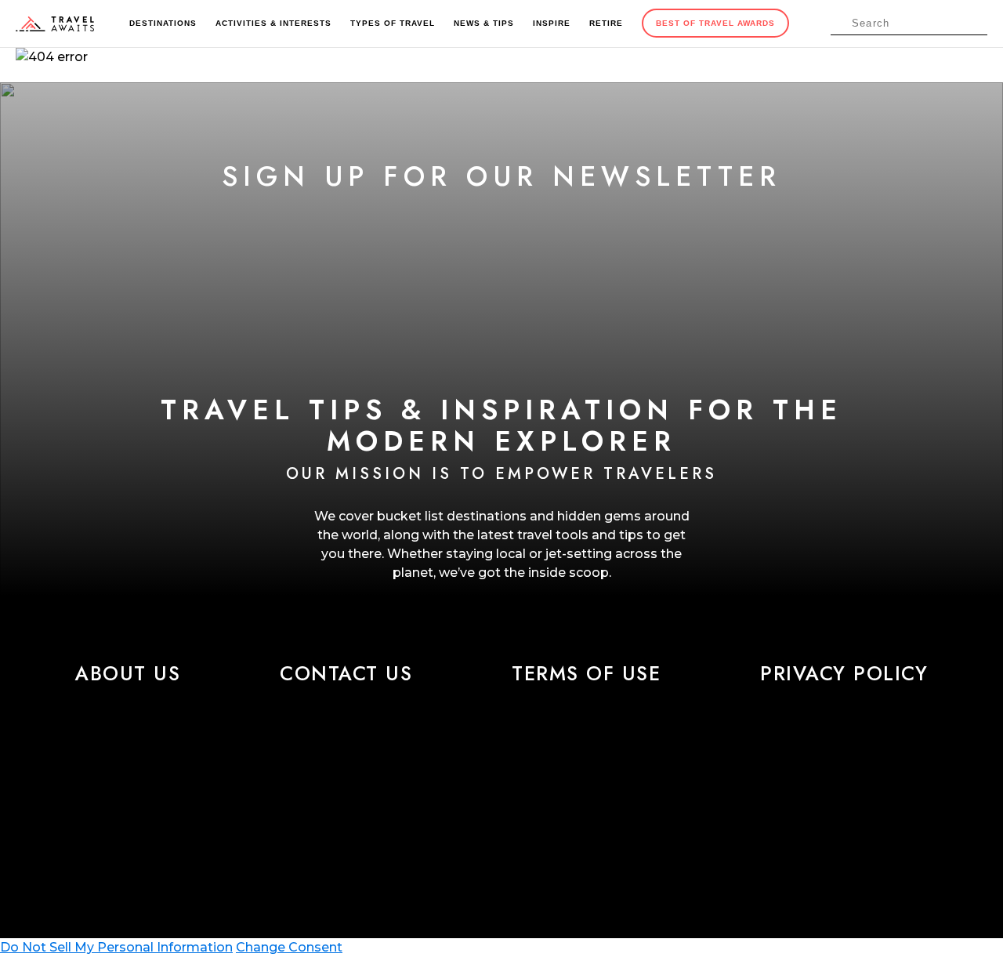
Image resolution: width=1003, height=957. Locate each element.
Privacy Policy (844, 673)
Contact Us (346, 673)
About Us (127, 673)
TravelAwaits (55, 23)
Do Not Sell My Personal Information (116, 947)
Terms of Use (586, 673)
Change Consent (289, 947)
